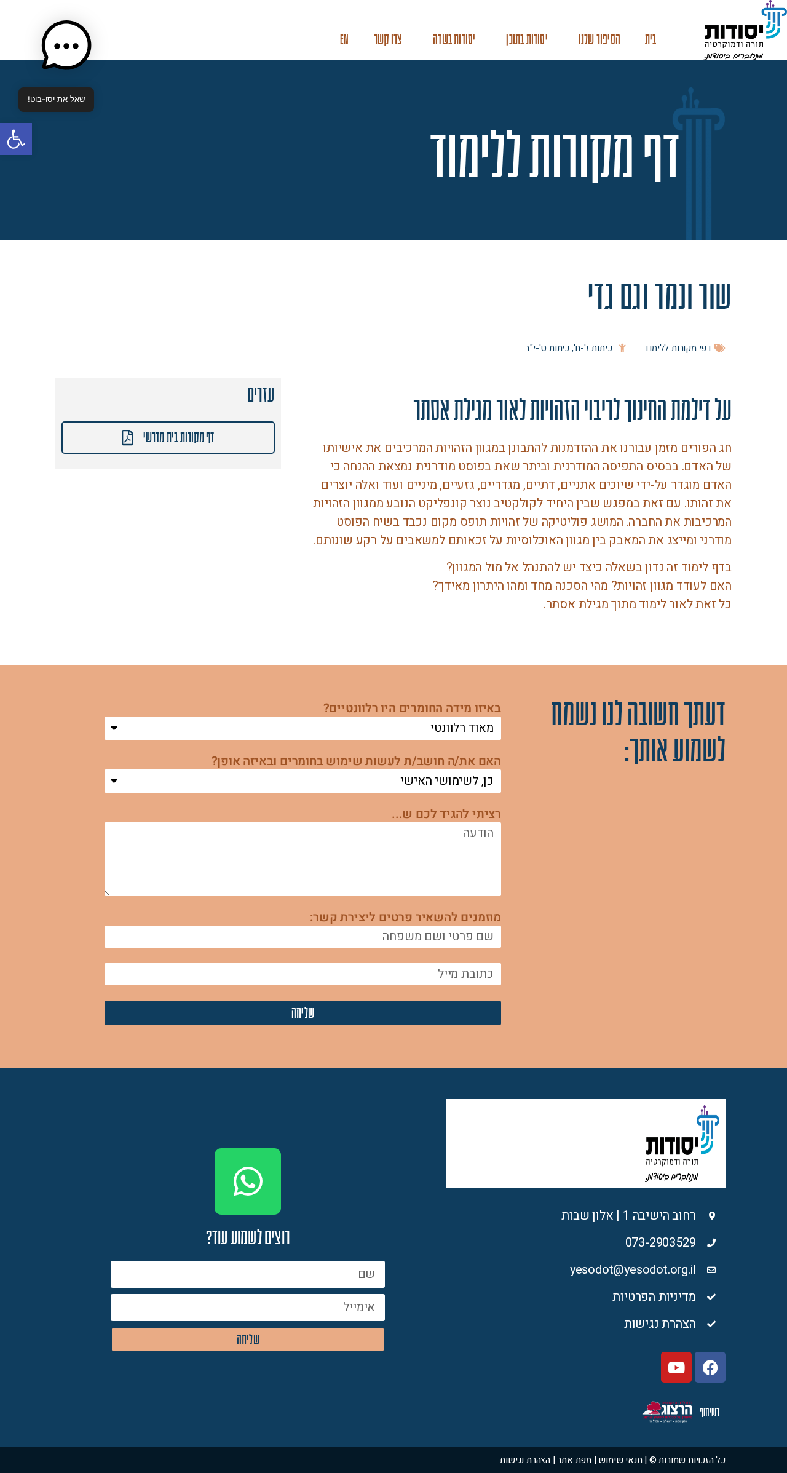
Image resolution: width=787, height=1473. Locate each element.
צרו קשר (388, 39)
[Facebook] (710, 1367)
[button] (16, 139)
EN (344, 39)
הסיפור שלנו (599, 39)
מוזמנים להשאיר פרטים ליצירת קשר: (405, 918)
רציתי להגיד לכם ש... (446, 815)
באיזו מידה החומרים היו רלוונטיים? (412, 709)
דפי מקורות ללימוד (678, 348)
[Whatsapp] (248, 1181)
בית (651, 39)
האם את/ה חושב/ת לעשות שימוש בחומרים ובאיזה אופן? (356, 762)
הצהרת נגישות (525, 1460)
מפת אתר (574, 1460)
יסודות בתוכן (526, 39)
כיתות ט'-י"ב (547, 348)
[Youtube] (676, 1367)
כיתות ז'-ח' (593, 348)
